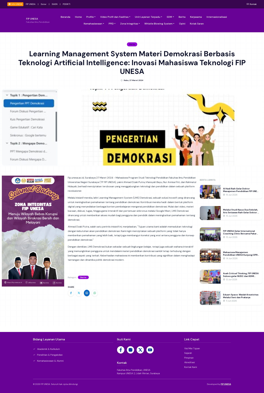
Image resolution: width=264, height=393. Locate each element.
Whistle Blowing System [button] (158, 23)
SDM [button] (169, 17)
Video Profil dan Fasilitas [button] (114, 17)
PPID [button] (111, 23)
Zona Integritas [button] (129, 23)
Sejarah (188, 353)
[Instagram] (130, 350)
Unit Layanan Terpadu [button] (147, 17)
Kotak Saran (197, 23)
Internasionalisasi (217, 17)
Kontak (253, 4)
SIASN (54, 4)
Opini (182, 23)
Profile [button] (90, 17)
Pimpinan (189, 357)
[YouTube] (150, 350)
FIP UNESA (30, 4)
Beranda (65, 17)
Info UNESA (16, 4)
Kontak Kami (190, 367)
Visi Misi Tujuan (192, 348)
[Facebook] (120, 350)
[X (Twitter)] (140, 350)
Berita (182, 17)
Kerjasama (196, 17)
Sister (43, 4)
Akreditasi (189, 362)
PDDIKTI (66, 4)
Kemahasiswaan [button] (93, 23)
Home (78, 17)
